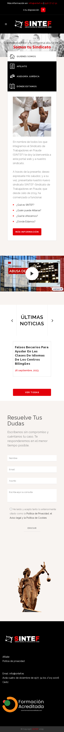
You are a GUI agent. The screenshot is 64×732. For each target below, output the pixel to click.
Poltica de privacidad (13, 661)
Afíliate (5, 657)
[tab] (32, 56)
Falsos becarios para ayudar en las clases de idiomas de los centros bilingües (32, 355)
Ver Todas (32, 392)
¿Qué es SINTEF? (25, 205)
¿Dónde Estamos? (25, 221)
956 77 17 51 (50, 3)
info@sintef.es (36, 3)
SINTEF (35, 729)
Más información (27, 232)
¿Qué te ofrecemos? (27, 216)
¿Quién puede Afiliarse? (28, 210)
